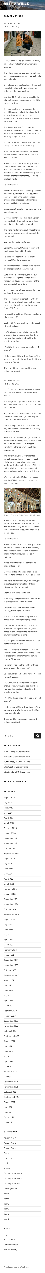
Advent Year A (10, 1138)
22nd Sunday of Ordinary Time (17, 752)
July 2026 (8, 803)
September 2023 (11, 975)
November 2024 (11, 904)
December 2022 (11, 1021)
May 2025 (8, 874)
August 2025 (9, 858)
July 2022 (8, 1046)
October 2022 (10, 1031)
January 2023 (10, 1016)
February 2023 (10, 1011)
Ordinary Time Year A (13, 1173)
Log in (6, 1234)
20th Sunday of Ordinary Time (17, 762)
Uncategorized (10, 1189)
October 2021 (10, 1092)
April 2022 (8, 1061)
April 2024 (8, 940)
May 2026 (8, 813)
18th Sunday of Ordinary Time (17, 772)
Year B (6, 1204)
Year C (6, 1214)
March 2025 (9, 884)
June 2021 (8, 1112)
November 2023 (11, 965)
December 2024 (11, 899)
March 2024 (9, 945)
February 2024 (10, 950)
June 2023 (8, 990)
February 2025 (10, 889)
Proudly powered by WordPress (16, 1267)
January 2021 (9, 1122)
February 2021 (10, 1117)
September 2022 (11, 1036)
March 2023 (9, 1006)
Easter (7, 1153)
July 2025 (8, 864)
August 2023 (9, 980)
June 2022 (8, 1051)
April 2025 (8, 879)
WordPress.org (10, 1250)
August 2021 (9, 1102)
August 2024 (9, 919)
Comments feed (11, 1245)
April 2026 (8, 818)
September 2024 (11, 914)
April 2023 (8, 1001)
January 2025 (10, 894)
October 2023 (10, 970)
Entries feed (9, 1240)
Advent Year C (10, 1148)
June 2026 (8, 808)
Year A (6, 1194)
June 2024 (8, 930)
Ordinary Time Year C (13, 1183)
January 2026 (10, 833)
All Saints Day (11, 26)
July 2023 (8, 985)
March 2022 (9, 1067)
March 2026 (9, 823)
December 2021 (11, 1082)
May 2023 (8, 995)
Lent (6, 1163)
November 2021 (11, 1087)
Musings (7, 1168)
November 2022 (11, 1026)
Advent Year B (10, 1143)
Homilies (8, 1158)
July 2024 (8, 924)
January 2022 (10, 1077)
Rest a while (16, 3)
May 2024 (8, 935)
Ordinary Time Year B (13, 1178)
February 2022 (10, 1072)
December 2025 (11, 838)
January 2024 (10, 955)
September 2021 (11, 1097)
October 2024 (10, 909)
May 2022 (8, 1056)
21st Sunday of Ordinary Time (17, 757)
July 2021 (8, 1107)
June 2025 (8, 869)
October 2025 (10, 848)
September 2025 (11, 853)
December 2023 (11, 960)
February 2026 (10, 828)
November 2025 (11, 843)
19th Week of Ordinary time (16, 767)
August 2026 (9, 798)
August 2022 (9, 1041)
